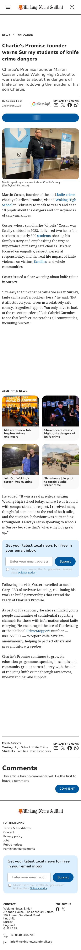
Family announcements (19, 849)
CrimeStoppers (38, 631)
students (44, 236)
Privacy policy (12, 836)
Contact (8, 832)
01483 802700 (24, 935)
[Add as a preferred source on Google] (41, 104)
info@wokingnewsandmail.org (31, 942)
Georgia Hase (14, 101)
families (40, 261)
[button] (8, 7)
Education (25, 35)
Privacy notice (26, 572)
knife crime (66, 195)
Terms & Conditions (17, 828)
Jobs (6, 840)
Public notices (12, 845)
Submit (65, 561)
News (6, 35)
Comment (67, 789)
